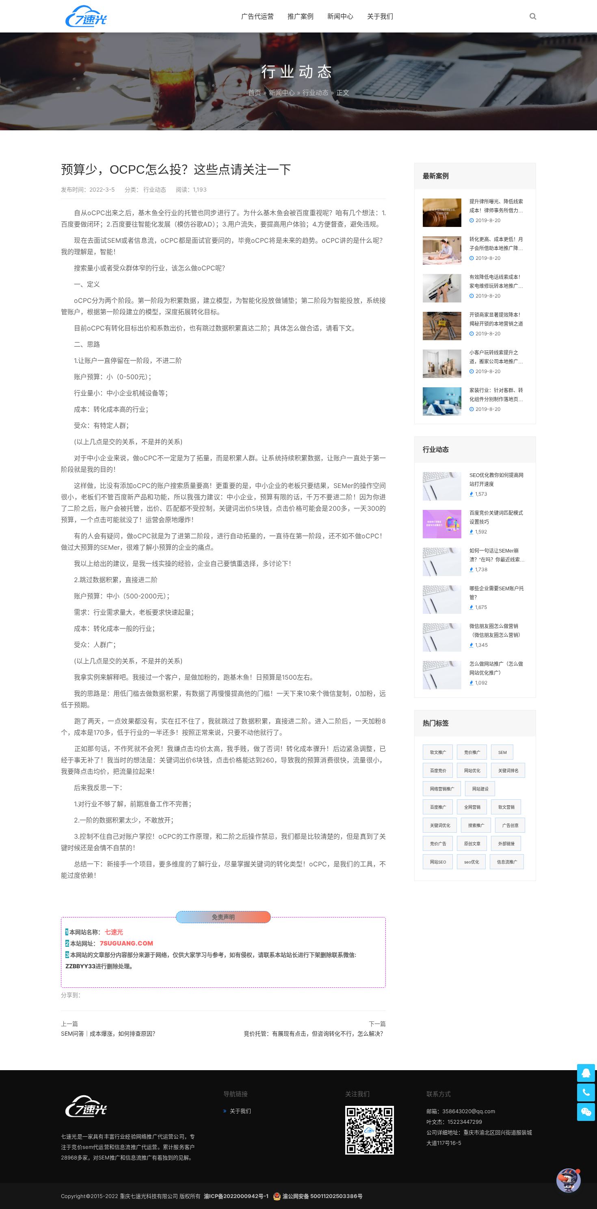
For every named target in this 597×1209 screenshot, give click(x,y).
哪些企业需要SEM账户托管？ (496, 593)
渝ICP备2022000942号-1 (237, 1196)
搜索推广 (476, 825)
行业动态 (316, 93)
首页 (254, 93)
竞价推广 (472, 752)
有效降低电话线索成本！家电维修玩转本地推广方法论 (496, 282)
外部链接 (506, 843)
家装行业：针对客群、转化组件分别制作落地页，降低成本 (496, 396)
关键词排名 (508, 770)
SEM (502, 752)
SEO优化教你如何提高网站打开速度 (496, 480)
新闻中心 (340, 16)
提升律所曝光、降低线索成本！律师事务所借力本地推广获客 (496, 207)
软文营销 (506, 807)
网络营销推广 (442, 788)
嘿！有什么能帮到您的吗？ (522, 1180)
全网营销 (472, 807)
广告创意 (510, 825)
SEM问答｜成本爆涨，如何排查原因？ (109, 1033)
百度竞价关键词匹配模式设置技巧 (496, 517)
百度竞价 (438, 770)
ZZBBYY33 (80, 966)
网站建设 (480, 788)
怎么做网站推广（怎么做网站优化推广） (496, 668)
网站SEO (438, 861)
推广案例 (301, 16)
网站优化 (472, 770)
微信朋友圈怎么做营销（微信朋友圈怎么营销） (496, 631)
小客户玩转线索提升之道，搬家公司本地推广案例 (496, 358)
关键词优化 (440, 825)
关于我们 (380, 16)
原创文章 (472, 843)
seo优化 (471, 861)
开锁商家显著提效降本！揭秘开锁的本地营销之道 (496, 319)
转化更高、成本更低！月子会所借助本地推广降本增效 (496, 245)
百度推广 (438, 807)
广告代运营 (257, 16)
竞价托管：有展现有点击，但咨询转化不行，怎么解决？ (315, 1033)
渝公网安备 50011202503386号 (323, 1196)
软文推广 (438, 752)
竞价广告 (438, 843)
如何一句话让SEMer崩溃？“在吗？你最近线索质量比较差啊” (497, 556)
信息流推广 (507, 861)
